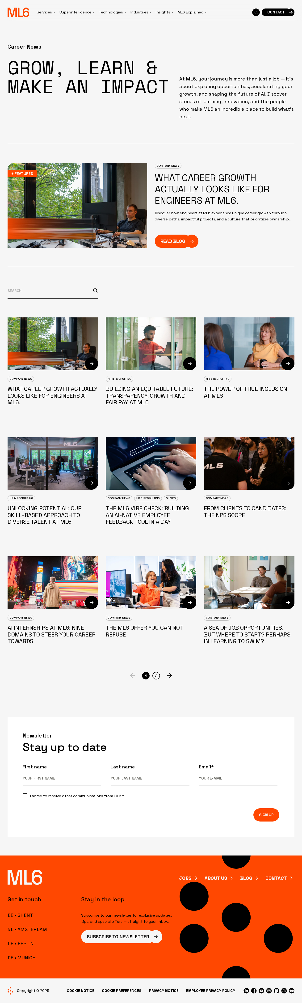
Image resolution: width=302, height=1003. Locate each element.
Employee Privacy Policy (210, 990)
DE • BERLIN (21, 943)
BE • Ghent (20, 915)
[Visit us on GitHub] (276, 991)
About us (216, 878)
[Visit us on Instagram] (269, 991)
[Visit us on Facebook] (254, 991)
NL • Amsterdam (27, 929)
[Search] (256, 12)
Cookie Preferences (122, 990)
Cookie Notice (80, 990)
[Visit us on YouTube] (261, 991)
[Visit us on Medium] (291, 991)
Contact (276, 878)
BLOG (246, 878)
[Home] (18, 12)
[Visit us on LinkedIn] (246, 991)
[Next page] (169, 675)
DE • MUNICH (22, 958)
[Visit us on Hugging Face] (284, 991)
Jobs (185, 878)
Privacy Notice (164, 990)
